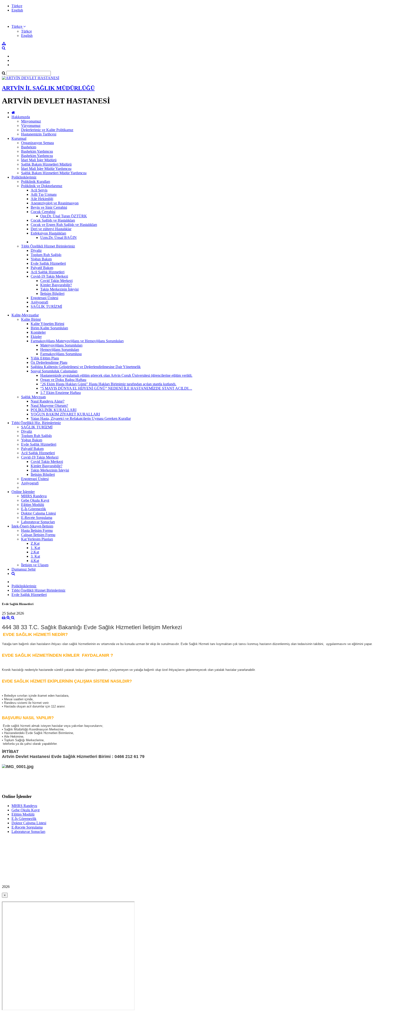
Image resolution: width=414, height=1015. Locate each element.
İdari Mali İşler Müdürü (39, 160)
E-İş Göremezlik (33, 509)
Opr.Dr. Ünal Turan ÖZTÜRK (63, 216)
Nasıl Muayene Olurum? (49, 406)
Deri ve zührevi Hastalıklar (51, 229)
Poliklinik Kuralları (35, 181)
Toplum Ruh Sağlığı (46, 255)
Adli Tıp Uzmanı (44, 194)
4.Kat (35, 561)
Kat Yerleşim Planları (37, 539)
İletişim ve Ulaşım (34, 565)
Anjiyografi (39, 302)
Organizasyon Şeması (37, 143)
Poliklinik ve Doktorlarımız (41, 186)
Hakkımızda (21, 117)
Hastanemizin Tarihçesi (38, 134)
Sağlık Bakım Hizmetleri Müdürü (46, 164)
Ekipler (36, 337)
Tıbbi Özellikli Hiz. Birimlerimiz (36, 423)
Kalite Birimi (31, 319)
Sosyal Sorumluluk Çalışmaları (54, 371)
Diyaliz (36, 250)
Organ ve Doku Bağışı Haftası (63, 380)
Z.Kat (35, 543)
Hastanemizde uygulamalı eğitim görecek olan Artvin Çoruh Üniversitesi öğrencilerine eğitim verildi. (116, 375)
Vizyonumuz (30, 125)
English (17, 10)
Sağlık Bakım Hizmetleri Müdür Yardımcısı (53, 173)
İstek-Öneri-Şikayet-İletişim (32, 526)
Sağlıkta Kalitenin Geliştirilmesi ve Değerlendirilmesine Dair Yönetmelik (86, 367)
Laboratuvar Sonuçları (38, 522)
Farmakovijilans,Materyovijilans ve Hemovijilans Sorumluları (77, 341)
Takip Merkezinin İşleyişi (59, 289)
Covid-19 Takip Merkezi (49, 276)
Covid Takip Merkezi (56, 281)
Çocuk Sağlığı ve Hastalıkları (53, 220)
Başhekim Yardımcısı (37, 151)
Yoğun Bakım (41, 259)
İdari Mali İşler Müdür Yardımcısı (46, 169)
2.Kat (35, 552)
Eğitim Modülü (32, 505)
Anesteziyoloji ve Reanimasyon (55, 203)
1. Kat (35, 548)
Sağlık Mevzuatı (33, 397)
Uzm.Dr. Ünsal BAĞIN (58, 238)
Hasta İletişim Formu (37, 530)
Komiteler (38, 332)
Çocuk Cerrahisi (43, 212)
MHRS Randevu (34, 496)
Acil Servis (39, 190)
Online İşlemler (23, 492)
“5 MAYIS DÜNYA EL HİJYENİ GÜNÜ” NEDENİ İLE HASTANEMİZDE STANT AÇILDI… (116, 388)
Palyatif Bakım (42, 268)
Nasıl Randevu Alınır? (47, 401)
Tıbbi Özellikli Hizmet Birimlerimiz (48, 246)
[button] (19, 26)
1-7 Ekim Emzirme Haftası (60, 393)
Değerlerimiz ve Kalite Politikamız (47, 130)
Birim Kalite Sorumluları (49, 328)
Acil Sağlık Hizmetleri (47, 272)
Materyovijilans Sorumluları (61, 345)
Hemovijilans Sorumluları (59, 350)
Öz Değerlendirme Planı (49, 362)
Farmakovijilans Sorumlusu (61, 354)
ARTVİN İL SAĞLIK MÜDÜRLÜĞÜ (48, 88)
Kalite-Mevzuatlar (25, 315)
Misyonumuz (31, 121)
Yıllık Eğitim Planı (45, 358)
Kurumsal (19, 138)
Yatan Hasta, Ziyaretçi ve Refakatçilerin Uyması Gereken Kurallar (81, 418)
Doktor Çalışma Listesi (38, 513)
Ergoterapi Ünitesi (44, 298)
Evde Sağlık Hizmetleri (48, 263)
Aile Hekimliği (42, 199)
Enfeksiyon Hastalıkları (48, 233)
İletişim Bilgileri (52, 294)
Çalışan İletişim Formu (38, 535)
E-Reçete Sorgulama (36, 518)
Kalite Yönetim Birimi (47, 324)
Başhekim (28, 147)
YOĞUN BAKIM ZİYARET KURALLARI (65, 414)
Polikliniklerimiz (24, 177)
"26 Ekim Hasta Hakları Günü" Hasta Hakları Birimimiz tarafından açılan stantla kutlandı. (108, 384)
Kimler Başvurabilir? (56, 285)
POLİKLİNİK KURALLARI (53, 410)
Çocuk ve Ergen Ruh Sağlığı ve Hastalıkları (64, 225)
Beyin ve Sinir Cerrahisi (49, 207)
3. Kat (35, 556)
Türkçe (17, 6)
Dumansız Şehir (24, 569)
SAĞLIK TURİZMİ (46, 306)
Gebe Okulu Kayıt (35, 500)
